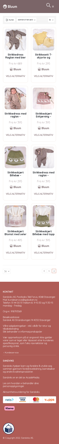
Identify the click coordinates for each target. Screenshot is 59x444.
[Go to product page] (15, 39)
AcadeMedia (32, 377)
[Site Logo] (10, 6)
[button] (53, 6)
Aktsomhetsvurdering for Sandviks (21, 391)
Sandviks (7, 365)
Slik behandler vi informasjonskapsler (22, 331)
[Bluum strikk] (15, 69)
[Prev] (44, 271)
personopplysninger (13, 386)
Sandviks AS (27, 437)
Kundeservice (12, 352)
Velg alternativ (15, 76)
